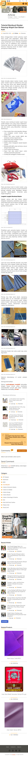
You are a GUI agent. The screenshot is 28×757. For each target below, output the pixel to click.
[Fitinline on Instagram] (13, 750)
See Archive (4, 621)
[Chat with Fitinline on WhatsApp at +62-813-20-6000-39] (9, 1)
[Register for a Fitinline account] (20, 1)
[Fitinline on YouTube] (10, 750)
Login (9, 466)
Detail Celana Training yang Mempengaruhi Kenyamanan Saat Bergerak (16, 614)
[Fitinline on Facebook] (16, 750)
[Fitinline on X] (19, 750)
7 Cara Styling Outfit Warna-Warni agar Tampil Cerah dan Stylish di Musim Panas (16, 591)
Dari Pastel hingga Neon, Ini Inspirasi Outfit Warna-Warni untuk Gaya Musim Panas (16, 548)
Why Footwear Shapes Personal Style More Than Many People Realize (16, 607)
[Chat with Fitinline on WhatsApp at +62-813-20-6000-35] (7, 1)
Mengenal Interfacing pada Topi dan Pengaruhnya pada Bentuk (16, 576)
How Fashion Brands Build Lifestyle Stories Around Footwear (17, 562)
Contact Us (13, 747)
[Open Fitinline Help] (26, 3)
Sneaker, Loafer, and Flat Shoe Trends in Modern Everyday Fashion (15, 584)
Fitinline (13, 754)
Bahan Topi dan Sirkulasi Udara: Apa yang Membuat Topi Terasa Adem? (16, 555)
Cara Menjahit (21, 17)
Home (7, 747)
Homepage (10, 17)
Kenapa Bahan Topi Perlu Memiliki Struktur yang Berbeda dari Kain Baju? (16, 599)
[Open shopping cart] (26, 1)
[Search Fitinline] (23, 4)
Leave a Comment (22, 450)
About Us (19, 747)
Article (15, 17)
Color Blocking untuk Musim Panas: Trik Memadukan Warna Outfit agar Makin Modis (17, 570)
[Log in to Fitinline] (23, 1)
